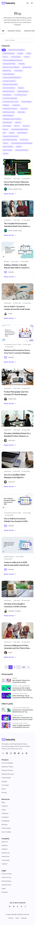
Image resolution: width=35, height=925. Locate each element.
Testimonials (6, 828)
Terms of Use (6, 877)
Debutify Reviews (8, 774)
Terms (17, 918)
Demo (4, 789)
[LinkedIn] (14, 753)
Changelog (5, 821)
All (3, 50)
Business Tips (7, 70)
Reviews (5, 129)
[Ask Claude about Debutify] (13, 906)
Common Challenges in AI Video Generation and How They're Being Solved (17, 648)
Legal (4, 888)
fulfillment (6, 105)
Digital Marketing (23, 91)
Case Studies (18, 70)
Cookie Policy (6, 885)
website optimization (22, 150)
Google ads (16, 105)
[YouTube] (18, 753)
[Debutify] (8, 3)
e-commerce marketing (10, 98)
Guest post (24, 108)
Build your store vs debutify (11, 67)
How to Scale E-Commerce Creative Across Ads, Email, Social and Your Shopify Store (16, 309)
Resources (26, 126)
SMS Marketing (22, 133)
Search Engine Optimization (20, 129)
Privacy (10, 918)
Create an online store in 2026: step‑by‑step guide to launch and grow (16, 565)
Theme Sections (7, 770)
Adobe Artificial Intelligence (16, 50)
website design (7, 150)
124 (23, 667)
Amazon (26, 57)
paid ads (18, 122)
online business (7, 122)
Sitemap (5, 892)
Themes (5, 143)
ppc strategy (7, 126)
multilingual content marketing (12, 119)
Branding (21, 63)
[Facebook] (7, 753)
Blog (3, 802)
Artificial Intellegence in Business (12, 60)
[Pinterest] (26, 753)
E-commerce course (20, 95)
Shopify (11, 133)
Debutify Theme (7, 767)
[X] (3, 753)
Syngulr (4, 781)
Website (18, 146)
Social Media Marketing (10, 139)
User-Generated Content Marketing (21, 143)
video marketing (8, 146)
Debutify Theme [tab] (14, 31)
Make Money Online (8, 112)
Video (4, 810)
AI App (29, 53)
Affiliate (4, 849)
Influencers (6, 853)
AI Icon (5, 57)
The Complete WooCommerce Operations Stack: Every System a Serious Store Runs (17, 226)
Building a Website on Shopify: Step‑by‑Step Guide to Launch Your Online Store (17, 267)
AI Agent (20, 53)
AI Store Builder (7, 763)
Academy (5, 817)
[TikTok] (22, 753)
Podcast (5, 806)
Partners (5, 845)
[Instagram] (10, 753)
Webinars (5, 813)
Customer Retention (8, 88)
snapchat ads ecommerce (10, 136)
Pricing (4, 792)
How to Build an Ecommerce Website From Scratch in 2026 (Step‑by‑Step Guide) (15, 521)
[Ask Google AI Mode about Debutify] (21, 906)
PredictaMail (6, 778)
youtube (5, 153)
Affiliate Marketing (8, 53)
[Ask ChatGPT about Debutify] (9, 906)
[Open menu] (31, 3)
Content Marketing (8, 74)
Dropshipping (7, 95)
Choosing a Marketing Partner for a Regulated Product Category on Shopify (17, 436)
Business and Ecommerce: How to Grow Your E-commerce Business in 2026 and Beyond (17, 353)
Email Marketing (26, 101)
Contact (4, 864)
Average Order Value (9, 63)
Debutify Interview (8, 91)
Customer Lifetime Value (10, 84)
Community (6, 860)
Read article (9, 194)
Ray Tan (16, 126)
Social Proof (24, 139)
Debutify (20, 88)
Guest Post (5, 856)
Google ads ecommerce (10, 108)
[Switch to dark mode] (27, 3)
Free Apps (5, 785)
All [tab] (3, 31)
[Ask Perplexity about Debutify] (17, 906)
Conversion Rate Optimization (11, 77)
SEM (4, 133)
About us (5, 842)
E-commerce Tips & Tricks (10, 101)
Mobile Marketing (8, 115)
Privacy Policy (7, 874)
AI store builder (15, 57)
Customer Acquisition (9, 81)
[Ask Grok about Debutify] (25, 906)
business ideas (27, 67)
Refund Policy (6, 881)
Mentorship (21, 112)
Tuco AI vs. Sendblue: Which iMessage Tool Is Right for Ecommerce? (14, 477)
